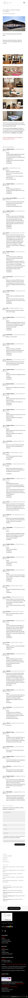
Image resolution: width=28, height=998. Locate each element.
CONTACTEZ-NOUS (14, 908)
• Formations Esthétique (6, 941)
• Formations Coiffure (5, 939)
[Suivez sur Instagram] (5, 931)
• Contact (3, 950)
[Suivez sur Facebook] (2, 931)
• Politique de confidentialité (6, 953)
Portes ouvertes (11, 13)
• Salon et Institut (4, 949)
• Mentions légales (5, 952)
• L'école (3, 938)
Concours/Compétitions (7, 855)
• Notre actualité (4, 942)
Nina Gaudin (9, 334)
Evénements (5, 857)
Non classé (5, 859)
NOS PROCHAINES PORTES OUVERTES (14, 890)
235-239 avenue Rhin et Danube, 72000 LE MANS (16, 964)
